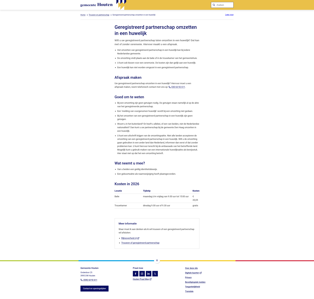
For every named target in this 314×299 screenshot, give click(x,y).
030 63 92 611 (178, 87)
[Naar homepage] (103, 5)
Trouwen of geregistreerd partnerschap (140, 242)
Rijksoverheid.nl (130, 238)
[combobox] (222, 5)
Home (82, 15)
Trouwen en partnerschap (99, 15)
